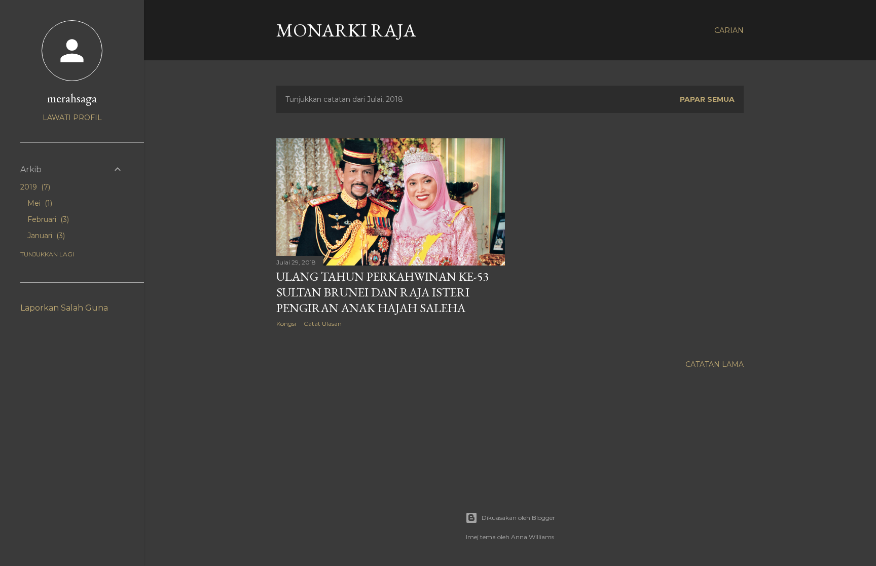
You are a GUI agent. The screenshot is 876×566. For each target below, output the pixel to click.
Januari (45, 235)
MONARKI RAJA (346, 30)
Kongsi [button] (286, 323)
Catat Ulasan (323, 323)
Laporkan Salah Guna (64, 308)
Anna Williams (532, 537)
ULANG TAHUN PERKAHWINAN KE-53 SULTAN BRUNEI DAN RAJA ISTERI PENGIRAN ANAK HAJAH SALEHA (382, 292)
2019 (34, 187)
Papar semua (707, 99)
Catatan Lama (714, 364)
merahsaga (72, 98)
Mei (38, 203)
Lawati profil (72, 117)
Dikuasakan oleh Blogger (518, 517)
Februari (47, 219)
